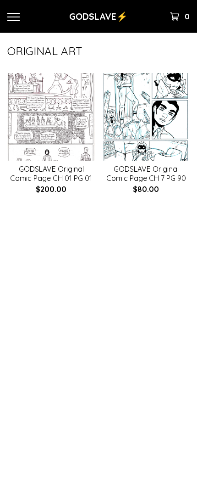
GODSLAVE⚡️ (98, 16)
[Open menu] (13, 16)
